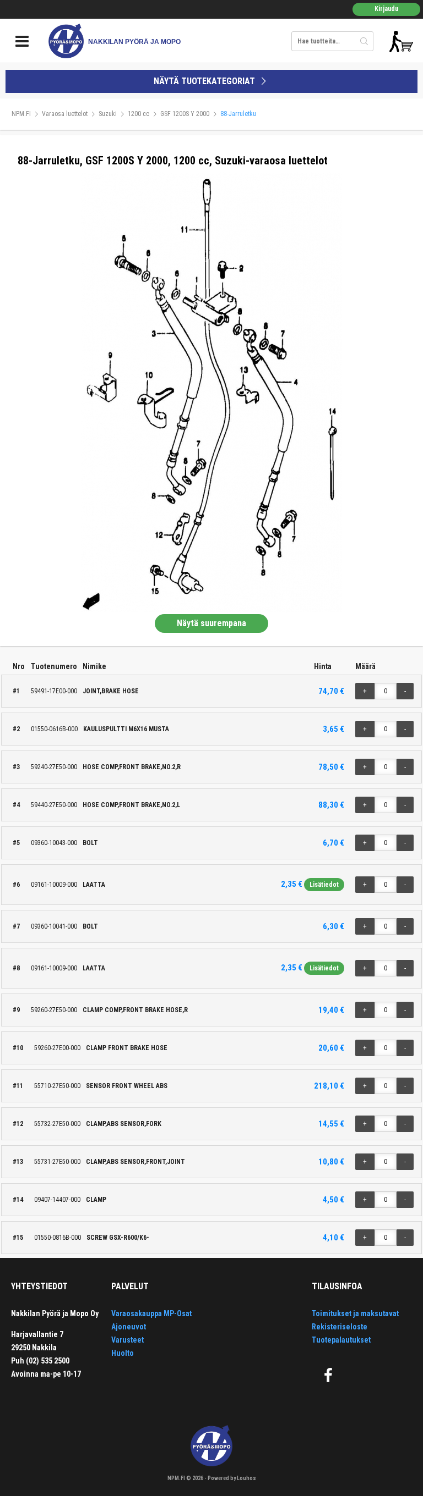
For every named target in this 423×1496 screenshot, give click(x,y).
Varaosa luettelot (65, 114)
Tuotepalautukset (341, 1339)
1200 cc (138, 114)
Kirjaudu (386, 9)
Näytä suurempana (211, 623)
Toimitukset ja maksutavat (355, 1313)
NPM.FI (21, 114)
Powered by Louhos (232, 1478)
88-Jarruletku (238, 114)
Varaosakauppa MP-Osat (151, 1313)
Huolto (122, 1353)
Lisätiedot (324, 884)
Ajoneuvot (128, 1326)
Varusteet (127, 1339)
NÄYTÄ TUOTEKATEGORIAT (205, 81)
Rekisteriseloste (339, 1326)
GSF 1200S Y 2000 (184, 114)
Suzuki (108, 114)
